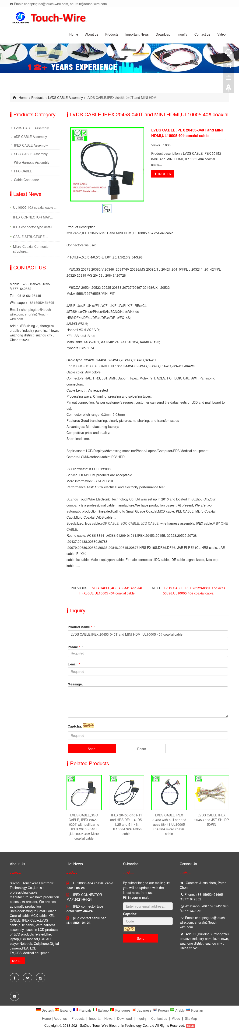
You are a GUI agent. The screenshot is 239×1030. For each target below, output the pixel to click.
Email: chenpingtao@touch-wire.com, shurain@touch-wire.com (60, 3)
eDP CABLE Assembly (30, 136)
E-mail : (75, 664)
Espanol (66, 1010)
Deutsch (48, 1010)
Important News (137, 34)
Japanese (144, 1010)
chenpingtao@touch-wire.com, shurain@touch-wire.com (31, 314)
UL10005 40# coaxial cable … (35, 207)
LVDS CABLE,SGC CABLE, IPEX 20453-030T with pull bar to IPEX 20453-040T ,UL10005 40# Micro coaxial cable (84, 827)
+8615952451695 (41, 302)
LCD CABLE (149, 523)
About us (91, 34)
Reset (141, 748)
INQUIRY (164, 173)
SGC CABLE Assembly (31, 153)
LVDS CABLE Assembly (65, 97)
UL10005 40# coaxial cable (93, 883)
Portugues (122, 1010)
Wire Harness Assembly (31, 162)
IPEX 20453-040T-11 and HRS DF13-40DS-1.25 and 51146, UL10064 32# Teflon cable (126, 824)
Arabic (180, 1010)
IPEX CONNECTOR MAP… (33, 217)
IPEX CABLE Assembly (31, 145)
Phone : (75, 646)
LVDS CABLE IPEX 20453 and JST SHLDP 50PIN (211, 820)
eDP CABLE (110, 523)
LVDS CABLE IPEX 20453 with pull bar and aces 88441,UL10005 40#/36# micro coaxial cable (169, 824)
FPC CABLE (23, 171)
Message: (75, 684)
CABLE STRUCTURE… (30, 236)
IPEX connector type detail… (34, 227)
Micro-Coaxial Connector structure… (31, 249)
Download (163, 34)
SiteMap (191, 1018)
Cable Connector (26, 179)
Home (73, 34)
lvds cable (74, 233)
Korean (163, 1010)
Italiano (103, 1010)
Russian (196, 1010)
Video (221, 34)
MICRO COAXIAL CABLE (91, 366)
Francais (85, 1010)
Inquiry (182, 34)
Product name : (81, 626)
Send (91, 748)
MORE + (17, 961)
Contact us (202, 34)
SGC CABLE (129, 523)
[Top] (228, 89)
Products (111, 34)
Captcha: (75, 726)
